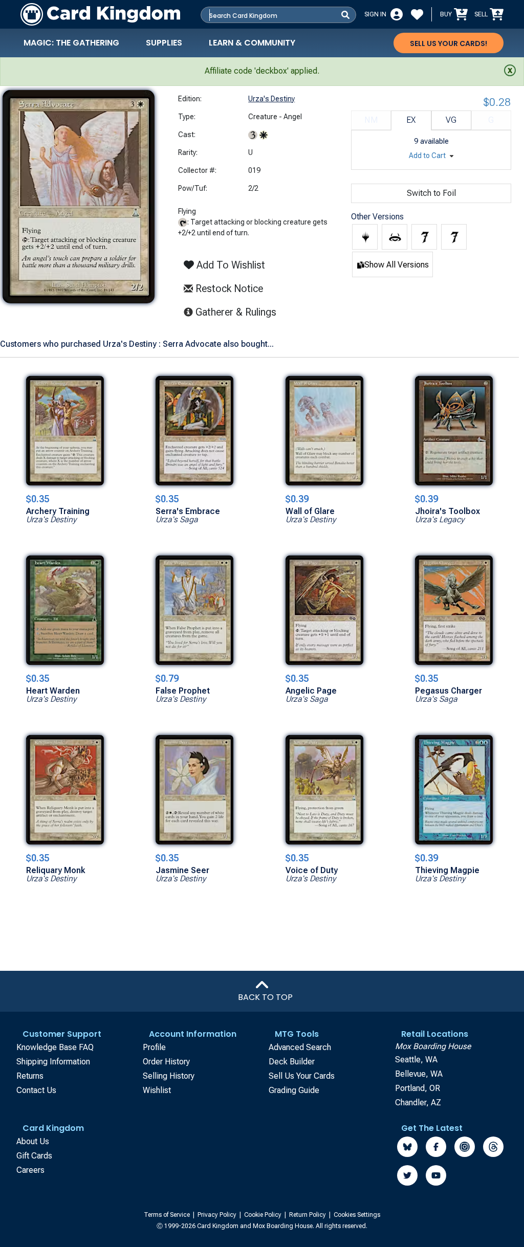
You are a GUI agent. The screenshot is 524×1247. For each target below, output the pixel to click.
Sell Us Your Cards (302, 1076)
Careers (30, 1170)
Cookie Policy (263, 1214)
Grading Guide (294, 1090)
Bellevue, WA (419, 1074)
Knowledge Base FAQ (55, 1047)
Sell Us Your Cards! (448, 43)
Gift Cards (34, 1156)
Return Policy (308, 1214)
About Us (32, 1141)
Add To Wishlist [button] (229, 265)
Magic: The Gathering (71, 43)
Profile (154, 1047)
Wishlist (157, 1090)
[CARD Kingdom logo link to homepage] (100, 14)
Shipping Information (53, 1061)
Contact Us (36, 1090)
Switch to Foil (431, 193)
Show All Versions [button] (396, 265)
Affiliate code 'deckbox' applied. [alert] (262, 71)
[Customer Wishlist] (417, 14)
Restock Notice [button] (228, 288)
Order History (166, 1061)
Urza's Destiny (271, 99)
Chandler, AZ (418, 1102)
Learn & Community (252, 43)
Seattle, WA (416, 1059)
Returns (29, 1076)
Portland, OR (417, 1088)
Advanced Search (300, 1047)
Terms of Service (167, 1214)
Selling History (168, 1076)
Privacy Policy (218, 1214)
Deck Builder (292, 1061)
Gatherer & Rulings (239, 311)
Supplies (164, 43)
